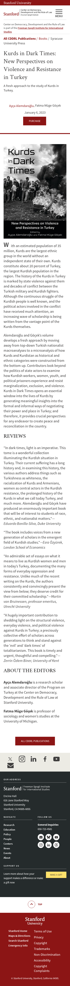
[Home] (28, 12)
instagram (22, 759)
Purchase (34, 121)
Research (9, 825)
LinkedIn (48, 845)
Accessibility (42, 960)
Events (7, 853)
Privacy (38, 937)
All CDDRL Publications (20, 38)
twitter (10, 759)
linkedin (33, 759)
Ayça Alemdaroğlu (21, 106)
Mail (41, 837)
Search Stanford (18, 940)
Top (40, 904)
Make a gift (56, 874)
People (8, 839)
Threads (56, 845)
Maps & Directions (19, 935)
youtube (56, 759)
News (7, 848)
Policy (7, 834)
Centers (8, 843)
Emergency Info (18, 945)
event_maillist (10, 765)
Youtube (56, 837)
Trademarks (42, 949)
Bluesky (48, 837)
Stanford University (17, 2)
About (7, 857)
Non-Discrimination (47, 954)
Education (9, 829)
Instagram (41, 845)
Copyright (40, 943)
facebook (45, 759)
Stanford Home (17, 931)
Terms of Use (43, 931)
